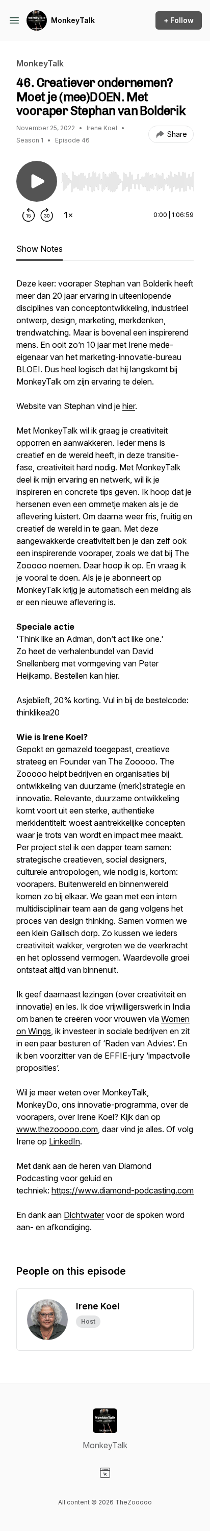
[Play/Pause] (36, 181)
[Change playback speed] (68, 215)
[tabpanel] (105, 760)
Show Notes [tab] (39, 249)
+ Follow (179, 20)
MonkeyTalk (73, 20)
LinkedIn (64, 1141)
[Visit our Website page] (105, 1473)
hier (128, 406)
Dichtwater (84, 1215)
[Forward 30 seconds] (47, 215)
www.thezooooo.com (57, 1129)
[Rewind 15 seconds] (28, 215)
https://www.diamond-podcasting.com (122, 1190)
